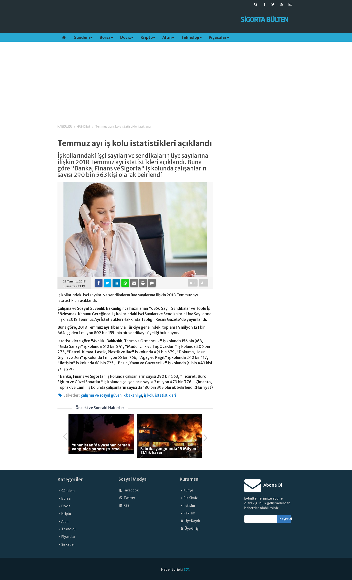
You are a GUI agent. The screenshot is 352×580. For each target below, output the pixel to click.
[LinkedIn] (116, 283)
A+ (193, 283)
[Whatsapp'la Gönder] (125, 283)
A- (203, 283)
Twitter (129, 498)
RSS (126, 506)
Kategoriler (70, 479)
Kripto (147, 37)
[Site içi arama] (255, 4)
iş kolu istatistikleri (160, 395)
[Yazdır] (143, 283)
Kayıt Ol (285, 519)
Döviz (125, 37)
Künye (188, 490)
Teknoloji (190, 37)
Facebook (131, 490)
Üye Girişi (191, 529)
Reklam (189, 513)
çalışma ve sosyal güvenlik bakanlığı (111, 395)
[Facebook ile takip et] (264, 4)
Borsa (105, 37)
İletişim (189, 506)
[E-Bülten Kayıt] (290, 4)
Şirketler (68, 544)
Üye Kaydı (192, 521)
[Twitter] (107, 283)
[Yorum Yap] (152, 283)
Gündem (82, 37)
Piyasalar (218, 37)
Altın (167, 37)
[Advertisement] (145, 19)
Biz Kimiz (190, 498)
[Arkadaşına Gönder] (134, 283)
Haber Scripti (172, 569)
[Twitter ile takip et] (273, 4)
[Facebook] (98, 283)
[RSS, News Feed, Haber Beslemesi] (281, 4)
